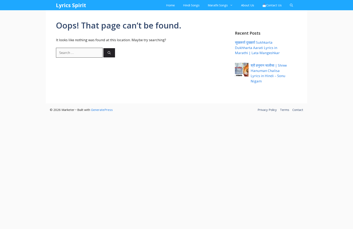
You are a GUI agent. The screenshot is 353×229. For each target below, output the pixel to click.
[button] (291, 5)
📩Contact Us (272, 5)
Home (170, 5)
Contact (297, 110)
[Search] (109, 52)
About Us (247, 5)
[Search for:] (79, 52)
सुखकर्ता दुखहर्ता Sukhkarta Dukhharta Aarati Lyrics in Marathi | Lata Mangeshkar (257, 47)
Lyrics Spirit (71, 5)
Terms (284, 110)
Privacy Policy (267, 110)
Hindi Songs (191, 5)
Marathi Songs (218, 5)
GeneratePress (102, 110)
